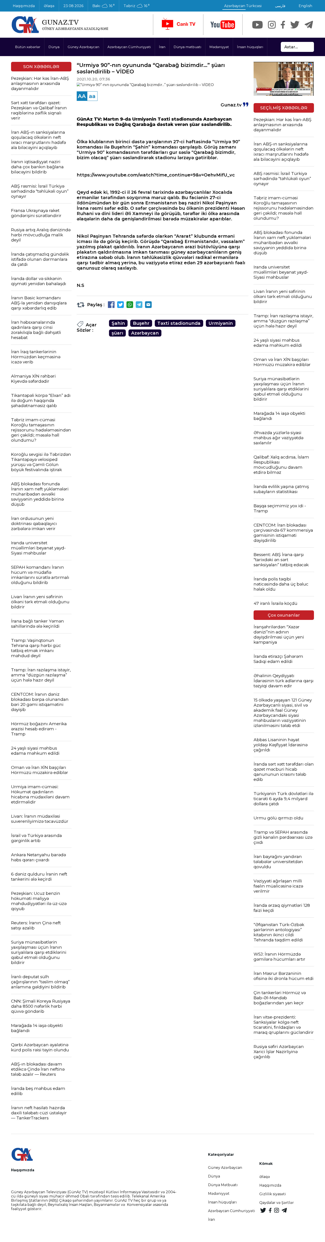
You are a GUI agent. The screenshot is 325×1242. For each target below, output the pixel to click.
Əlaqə (49, 6)
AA (82, 96)
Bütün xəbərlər (27, 47)
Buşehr (141, 323)
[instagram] (272, 24)
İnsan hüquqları (250, 47)
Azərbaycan (145, 333)
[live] (178, 24)
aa (92, 96)
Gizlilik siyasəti (272, 1194)
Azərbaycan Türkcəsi (243, 6)
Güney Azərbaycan (83, 47)
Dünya (53, 47)
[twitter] (294, 24)
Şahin (118, 323)
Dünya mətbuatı (187, 47)
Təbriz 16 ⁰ (136, 6)
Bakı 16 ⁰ (103, 6)
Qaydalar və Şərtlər (276, 1203)
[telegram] (309, 24)
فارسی (280, 6)
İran (162, 47)
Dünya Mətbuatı (223, 1185)
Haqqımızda (24, 6)
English (305, 6)
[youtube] (223, 25)
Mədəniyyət (219, 47)
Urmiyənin (220, 323)
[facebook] (283, 24)
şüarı (117, 333)
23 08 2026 (73, 6)
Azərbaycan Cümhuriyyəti (129, 47)
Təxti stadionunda (179, 323)
